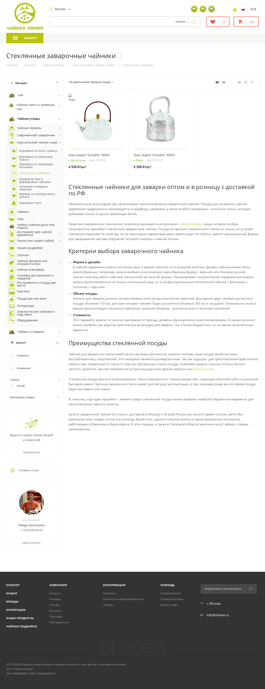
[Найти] (194, 22)
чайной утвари (190, 224)
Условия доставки (171, 599)
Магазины (109, 593)
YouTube (116, 648)
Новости (54, 593)
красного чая (203, 369)
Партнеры (56, 616)
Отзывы (54, 605)
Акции (11, 593)
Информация (114, 585)
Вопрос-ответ (169, 605)
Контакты (55, 610)
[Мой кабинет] (235, 9)
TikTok (148, 648)
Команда (55, 599)
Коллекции (16, 610)
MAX (158, 648)
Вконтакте (106, 648)
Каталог (13, 585)
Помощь (167, 585)
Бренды (12, 601)
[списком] (245, 82)
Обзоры (108, 605)
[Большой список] (224, 82)
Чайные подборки (21, 626)
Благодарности (59, 622)
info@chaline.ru (218, 615)
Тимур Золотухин (31, 525)
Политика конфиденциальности (123, 599)
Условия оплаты (170, 593)
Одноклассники (127, 648)
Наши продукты (20, 618)
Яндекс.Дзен (137, 648)
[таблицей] (252, 82)
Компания (58, 585)
